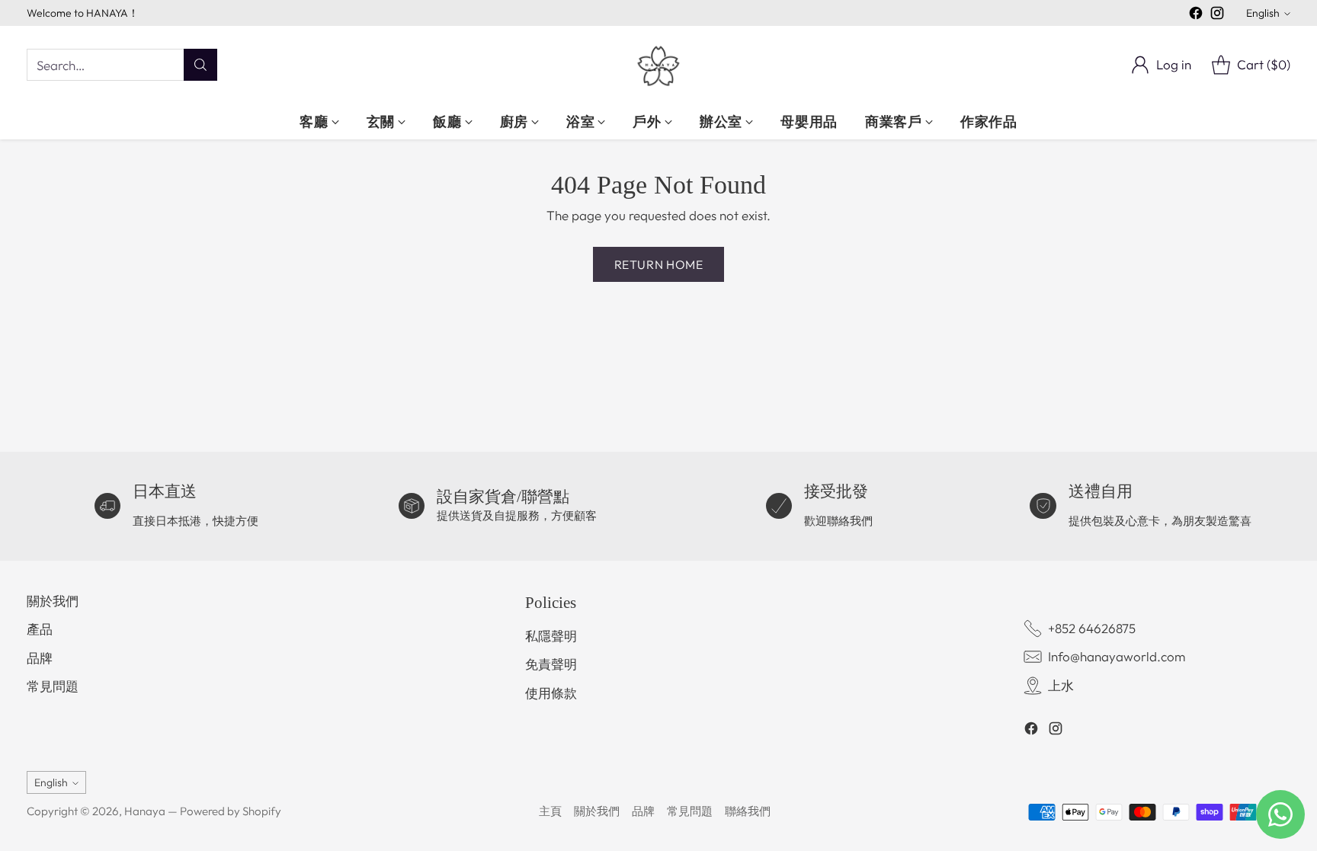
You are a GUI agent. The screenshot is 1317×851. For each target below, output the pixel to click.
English (1263, 13)
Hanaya (144, 811)
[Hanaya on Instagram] (1217, 15)
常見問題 (53, 686)
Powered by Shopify (230, 811)
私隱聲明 (551, 636)
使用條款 (551, 693)
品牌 (40, 658)
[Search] (200, 65)
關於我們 (53, 601)
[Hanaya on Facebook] (1195, 15)
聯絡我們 (748, 811)
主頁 (550, 811)
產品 (40, 629)
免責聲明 (551, 664)
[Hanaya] (658, 64)
